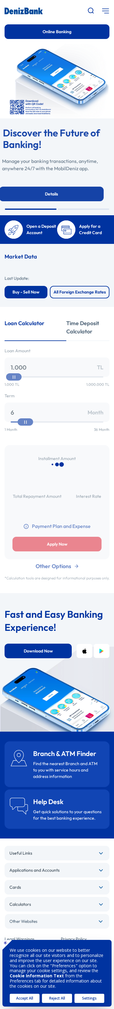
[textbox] (57, 921)
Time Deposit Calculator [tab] (82, 327)
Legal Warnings (19, 939)
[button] (31, 209)
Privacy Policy (74, 939)
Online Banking (57, 31)
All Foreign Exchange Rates (80, 292)
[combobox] (57, 921)
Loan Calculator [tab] (24, 323)
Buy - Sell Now (26, 292)
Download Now (38, 651)
